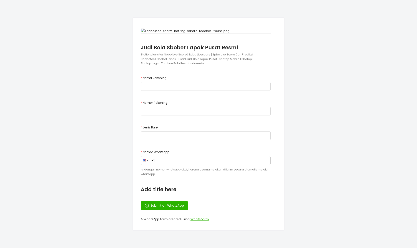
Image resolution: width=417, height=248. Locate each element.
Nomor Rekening (155, 102)
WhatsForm (199, 219)
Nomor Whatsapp (156, 152)
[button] (145, 160)
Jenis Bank (150, 127)
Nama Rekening (154, 78)
